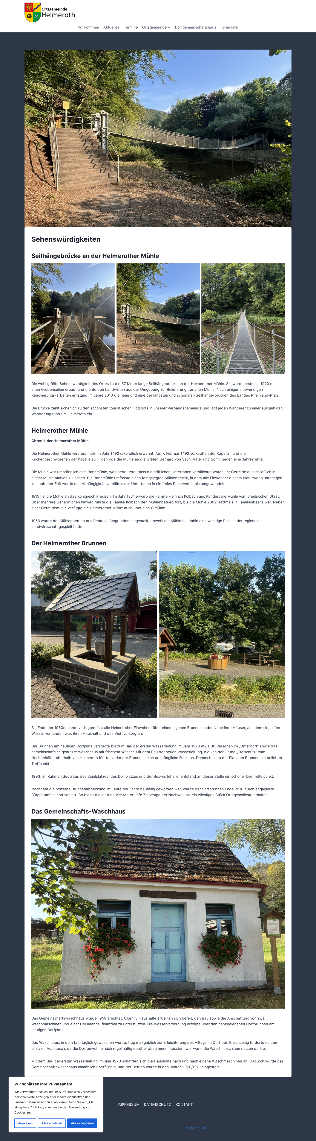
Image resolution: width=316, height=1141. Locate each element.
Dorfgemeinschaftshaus (195, 27)
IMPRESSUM (129, 1104)
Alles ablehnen (51, 1123)
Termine (131, 27)
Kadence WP (196, 1128)
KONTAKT (184, 1104)
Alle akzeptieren (82, 1123)
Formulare (229, 27)
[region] (56, 1104)
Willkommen (88, 27)
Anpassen (25, 1123)
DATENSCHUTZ (157, 1104)
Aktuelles (111, 27)
